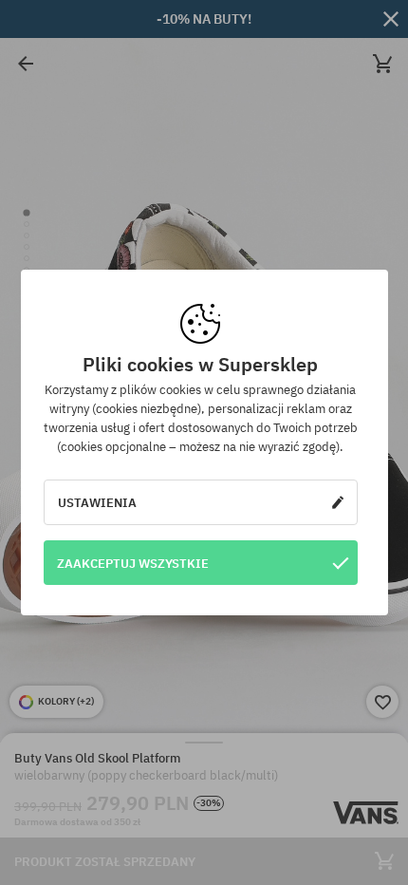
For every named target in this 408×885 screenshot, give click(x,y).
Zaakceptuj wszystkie (133, 563)
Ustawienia (97, 502)
